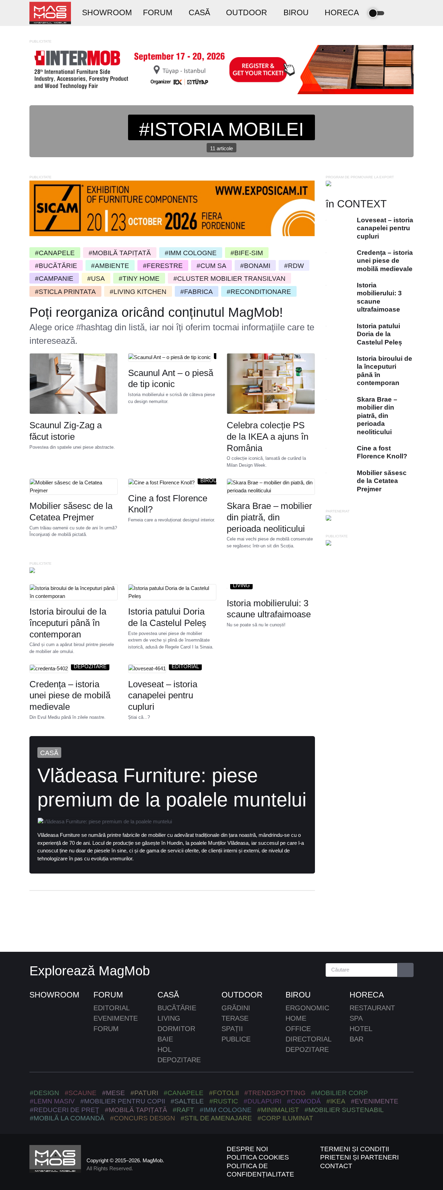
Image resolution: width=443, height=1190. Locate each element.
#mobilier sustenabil (344, 1109)
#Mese (113, 1093)
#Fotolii (224, 1093)
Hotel (361, 1028)
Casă (49, 753)
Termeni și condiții (354, 1149)
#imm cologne (226, 1109)
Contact (336, 1166)
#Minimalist (278, 1109)
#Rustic (223, 1101)
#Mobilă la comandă (67, 1118)
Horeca (367, 994)
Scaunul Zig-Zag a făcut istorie (65, 431)
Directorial (309, 1039)
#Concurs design (142, 1118)
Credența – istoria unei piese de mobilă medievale (69, 695)
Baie (165, 1039)
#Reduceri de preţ (64, 1109)
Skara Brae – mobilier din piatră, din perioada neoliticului (269, 517)
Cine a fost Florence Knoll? (167, 504)
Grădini (236, 1008)
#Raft (183, 1109)
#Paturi (144, 1093)
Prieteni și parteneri (359, 1157)
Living (241, 585)
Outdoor (242, 994)
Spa (356, 1018)
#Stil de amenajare (216, 1118)
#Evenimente (374, 1101)
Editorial (185, 666)
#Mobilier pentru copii (122, 1101)
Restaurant (372, 1008)
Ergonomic (307, 1008)
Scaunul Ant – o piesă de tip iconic (170, 379)
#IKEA (335, 1101)
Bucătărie (176, 1008)
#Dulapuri (262, 1101)
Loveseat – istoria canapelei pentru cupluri (162, 695)
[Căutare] (406, 970)
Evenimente (115, 1018)
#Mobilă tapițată (136, 1109)
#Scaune (81, 1093)
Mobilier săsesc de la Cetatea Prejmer (70, 511)
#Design (44, 1093)
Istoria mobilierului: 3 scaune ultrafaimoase (269, 608)
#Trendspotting (275, 1093)
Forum (108, 994)
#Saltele (187, 1101)
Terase (235, 1018)
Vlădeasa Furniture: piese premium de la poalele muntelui (171, 787)
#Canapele (184, 1093)
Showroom (54, 994)
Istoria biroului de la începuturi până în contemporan (67, 622)
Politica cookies (258, 1157)
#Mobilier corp (339, 1093)
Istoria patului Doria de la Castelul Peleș (167, 617)
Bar (356, 1039)
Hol (164, 1049)
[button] (397, 13)
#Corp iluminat (285, 1118)
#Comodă (304, 1101)
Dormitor (176, 1028)
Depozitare (90, 666)
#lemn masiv (52, 1101)
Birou (208, 480)
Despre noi (247, 1149)
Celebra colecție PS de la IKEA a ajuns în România (267, 436)
